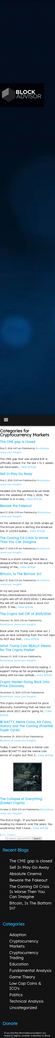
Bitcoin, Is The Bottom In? (21, 574)
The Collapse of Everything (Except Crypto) (21, 801)
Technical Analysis (26, 1001)
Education (18, 964)
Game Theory (22, 976)
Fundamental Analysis (30, 970)
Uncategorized (23, 1007)
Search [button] (37, 838)
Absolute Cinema (25, 873)
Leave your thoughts (11, 452)
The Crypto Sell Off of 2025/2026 (25, 614)
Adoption (17, 934)
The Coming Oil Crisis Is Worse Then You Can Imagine (24, 540)
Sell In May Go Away (16, 474)
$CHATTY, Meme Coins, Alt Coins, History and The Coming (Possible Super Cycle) (26, 726)
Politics (16, 994)
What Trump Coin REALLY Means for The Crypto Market (25, 648)
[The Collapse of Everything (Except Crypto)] (27, 777)
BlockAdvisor (42, 448)
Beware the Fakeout (16, 506)
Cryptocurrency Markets (23, 944)
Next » (12, 834)
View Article (28, 467)
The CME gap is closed (17, 442)
